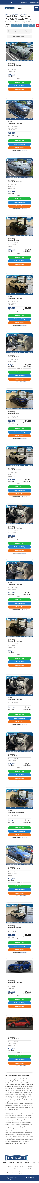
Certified (11, 1162)
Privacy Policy (20, 1172)
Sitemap (14, 1172)
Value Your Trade (19, 89)
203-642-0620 (23, 92)
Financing (19, 1162)
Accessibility (31, 1172)
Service (27, 1162)
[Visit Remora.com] (30, 1177)
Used (4, 1162)
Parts (33, 1162)
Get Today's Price (19, 82)
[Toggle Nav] (36, 8)
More (18, 78)
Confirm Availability (19, 85)
